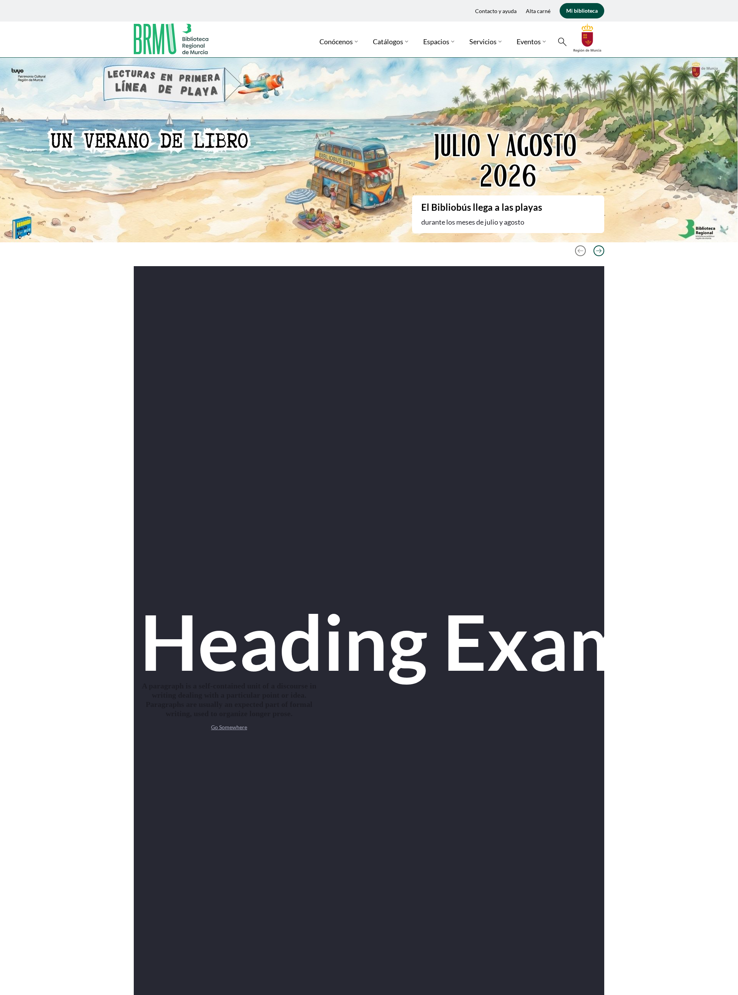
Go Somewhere (229, 727)
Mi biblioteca (582, 10)
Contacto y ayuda (496, 11)
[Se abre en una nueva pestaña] (587, 37)
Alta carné (538, 11)
